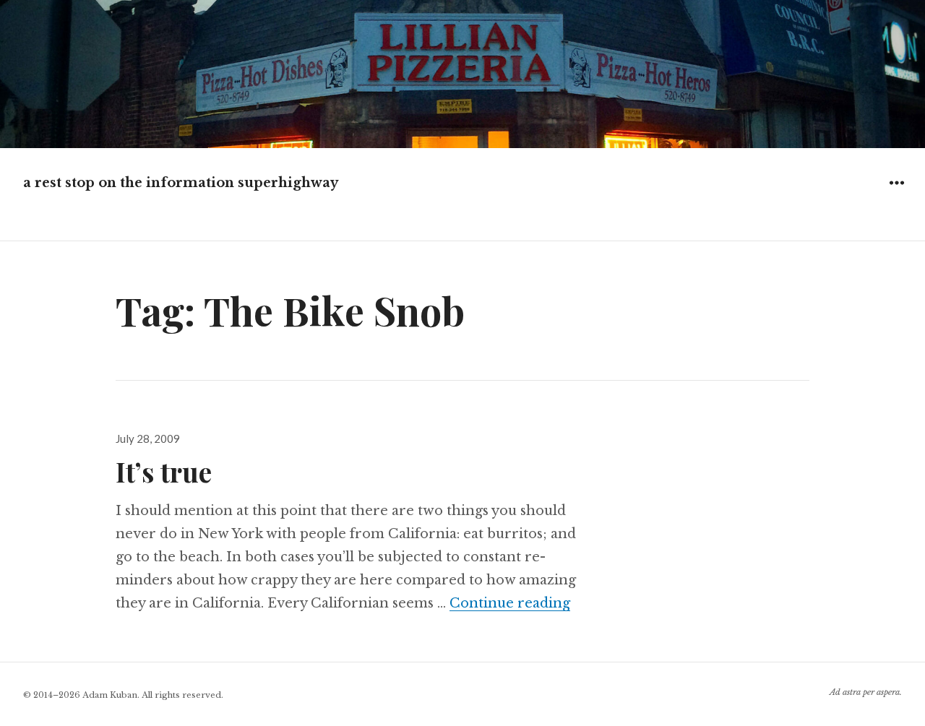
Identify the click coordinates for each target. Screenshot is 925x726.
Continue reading (509, 603)
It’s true (164, 471)
